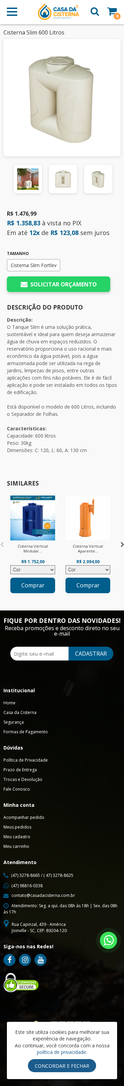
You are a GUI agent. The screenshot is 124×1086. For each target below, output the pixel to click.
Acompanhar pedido (23, 817)
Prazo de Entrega (20, 770)
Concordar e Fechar (62, 1066)
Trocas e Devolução (22, 779)
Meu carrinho (16, 846)
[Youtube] (40, 960)
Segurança (13, 722)
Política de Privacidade (25, 760)
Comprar (32, 585)
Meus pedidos (17, 827)
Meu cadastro (16, 837)
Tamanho (18, 254)
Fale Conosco (16, 789)
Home (9, 703)
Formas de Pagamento (25, 732)
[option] (28, 179)
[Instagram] (25, 960)
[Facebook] (9, 960)
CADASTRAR (91, 653)
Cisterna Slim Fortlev (33, 265)
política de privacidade (61, 1052)
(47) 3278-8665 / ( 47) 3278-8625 (42, 875)
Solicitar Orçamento (63, 284)
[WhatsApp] (108, 940)
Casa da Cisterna (20, 712)
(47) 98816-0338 (27, 886)
